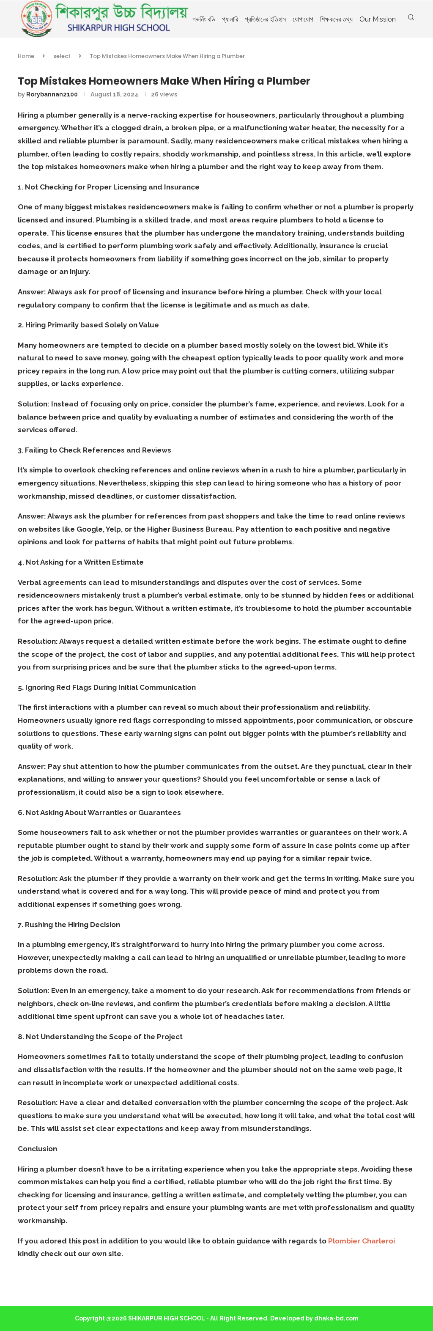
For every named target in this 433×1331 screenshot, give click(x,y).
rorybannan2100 (52, 94)
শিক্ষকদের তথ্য (336, 19)
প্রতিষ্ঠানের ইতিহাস (265, 19)
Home (26, 56)
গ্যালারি (230, 19)
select (62, 56)
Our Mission (377, 19)
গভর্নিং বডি (203, 19)
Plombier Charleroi (361, 1241)
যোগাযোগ (303, 19)
